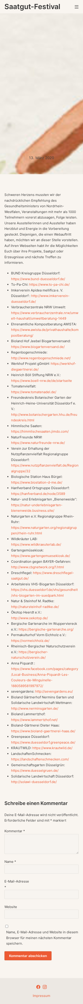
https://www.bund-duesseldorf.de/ (38, 279)
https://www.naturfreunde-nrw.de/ (38, 443)
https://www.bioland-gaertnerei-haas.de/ (43, 731)
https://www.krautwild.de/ (52, 748)
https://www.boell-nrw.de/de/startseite (41, 381)
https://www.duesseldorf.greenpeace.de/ (43, 742)
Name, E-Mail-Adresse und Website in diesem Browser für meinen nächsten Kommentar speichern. (42, 937)
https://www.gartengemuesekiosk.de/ (40, 556)
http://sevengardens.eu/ (54, 691)
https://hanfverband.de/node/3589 (38, 494)
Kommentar (14, 831)
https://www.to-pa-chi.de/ (49, 284)
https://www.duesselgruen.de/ (34, 770)
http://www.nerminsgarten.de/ (34, 708)
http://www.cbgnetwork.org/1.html (37, 567)
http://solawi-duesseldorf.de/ (34, 782)
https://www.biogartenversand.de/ (38, 347)
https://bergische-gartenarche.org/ (46, 629)
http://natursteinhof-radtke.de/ (35, 607)
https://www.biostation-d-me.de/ (36, 482)
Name (10, 861)
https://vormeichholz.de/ (30, 641)
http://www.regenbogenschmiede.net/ (41, 358)
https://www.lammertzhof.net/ (34, 720)
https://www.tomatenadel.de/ (33, 392)
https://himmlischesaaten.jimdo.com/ (40, 431)
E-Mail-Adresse (16, 884)
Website (10, 907)
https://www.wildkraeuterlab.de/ (36, 544)
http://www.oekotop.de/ (29, 618)
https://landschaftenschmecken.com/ (40, 759)
